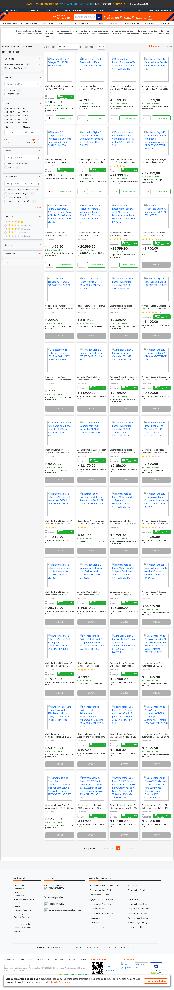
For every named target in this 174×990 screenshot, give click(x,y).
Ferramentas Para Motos (139, 890)
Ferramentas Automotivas (101, 913)
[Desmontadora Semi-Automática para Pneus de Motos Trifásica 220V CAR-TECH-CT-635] (60, 433)
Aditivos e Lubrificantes (138, 918)
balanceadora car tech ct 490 (140, 34)
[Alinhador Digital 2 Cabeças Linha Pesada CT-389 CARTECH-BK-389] (156, 69)
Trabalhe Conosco (21, 917)
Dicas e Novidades (96, 10)
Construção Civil (97, 922)
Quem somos (59, 959)
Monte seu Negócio (73, 10)
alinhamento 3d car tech (123, 31)
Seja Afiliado (51, 10)
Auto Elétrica (133, 885)
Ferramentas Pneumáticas (101, 904)
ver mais (37, 207)
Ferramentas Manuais (99, 894)
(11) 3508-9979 (56, 888)
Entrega (16, 906)
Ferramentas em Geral (138, 904)
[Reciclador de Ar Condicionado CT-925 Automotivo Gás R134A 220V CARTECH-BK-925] (92, 504)
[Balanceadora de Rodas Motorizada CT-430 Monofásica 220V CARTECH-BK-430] (124, 69)
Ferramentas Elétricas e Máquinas (105, 885)
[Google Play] (111, 970)
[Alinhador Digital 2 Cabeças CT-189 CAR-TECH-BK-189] (60, 69)
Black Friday (18, 931)
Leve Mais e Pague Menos (160, 10)
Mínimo (7, 127)
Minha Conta (18, 896)
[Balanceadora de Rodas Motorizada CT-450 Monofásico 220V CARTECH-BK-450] (60, 360)
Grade (156, 47)
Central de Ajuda (20, 888)
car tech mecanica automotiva (95, 31)
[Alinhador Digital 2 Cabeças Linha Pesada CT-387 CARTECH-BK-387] (92, 360)
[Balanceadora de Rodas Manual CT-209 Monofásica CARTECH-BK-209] (92, 289)
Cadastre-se (141, 18)
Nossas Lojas (135, 10)
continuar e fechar (156, 981)
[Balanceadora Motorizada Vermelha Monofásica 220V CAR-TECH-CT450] (156, 216)
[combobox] (88, 17)
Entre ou (139, 16)
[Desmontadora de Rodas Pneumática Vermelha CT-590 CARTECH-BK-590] (124, 289)
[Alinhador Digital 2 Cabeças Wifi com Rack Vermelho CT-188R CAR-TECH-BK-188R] (60, 504)
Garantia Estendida (21, 924)
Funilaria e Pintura (98, 927)
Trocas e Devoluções (22, 892)
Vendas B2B (33, 10)
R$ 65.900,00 (30, 142)
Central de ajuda (25, 959)
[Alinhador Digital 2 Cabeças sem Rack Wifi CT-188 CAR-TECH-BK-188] (156, 360)
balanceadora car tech (67, 31)
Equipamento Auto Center (101, 890)
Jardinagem (95, 918)
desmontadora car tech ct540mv (73, 34)
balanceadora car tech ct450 (151, 31)
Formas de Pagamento (22, 910)
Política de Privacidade (58, 982)
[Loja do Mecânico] (34, 17)
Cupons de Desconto (11, 10)
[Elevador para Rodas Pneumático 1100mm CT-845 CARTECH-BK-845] (92, 69)
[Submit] (99, 17)
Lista (169, 47)
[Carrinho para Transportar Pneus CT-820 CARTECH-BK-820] (60, 289)
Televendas (117, 10)
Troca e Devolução (43, 959)
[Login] (133, 15)
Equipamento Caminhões (139, 908)
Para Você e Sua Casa (137, 913)
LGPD (15, 920)
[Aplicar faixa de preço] (39, 139)
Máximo (26, 127)
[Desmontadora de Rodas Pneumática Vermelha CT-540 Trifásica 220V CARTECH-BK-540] (156, 433)
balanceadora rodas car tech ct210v (107, 34)
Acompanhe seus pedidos (24, 899)
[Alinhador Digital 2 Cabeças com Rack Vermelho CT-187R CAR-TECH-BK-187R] (124, 360)
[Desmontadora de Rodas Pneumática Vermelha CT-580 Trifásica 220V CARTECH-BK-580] (124, 433)
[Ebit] (127, 961)
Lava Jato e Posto (98, 908)
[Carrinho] (147, 15)
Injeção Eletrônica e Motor (101, 899)
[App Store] (111, 966)
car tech (49, 31)
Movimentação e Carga (138, 922)
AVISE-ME (156, 265)
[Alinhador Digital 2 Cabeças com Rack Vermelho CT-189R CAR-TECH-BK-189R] (92, 433)
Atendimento (18, 885)
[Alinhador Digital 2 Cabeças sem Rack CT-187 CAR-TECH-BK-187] (156, 289)
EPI (129, 894)
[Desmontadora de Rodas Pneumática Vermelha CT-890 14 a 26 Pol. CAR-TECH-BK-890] (124, 142)
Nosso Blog (18, 913)
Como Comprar (19, 903)
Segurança (72, 959)
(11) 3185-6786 (56, 904)
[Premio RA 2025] (141, 961)
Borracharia (133, 899)
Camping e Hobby (135, 927)
